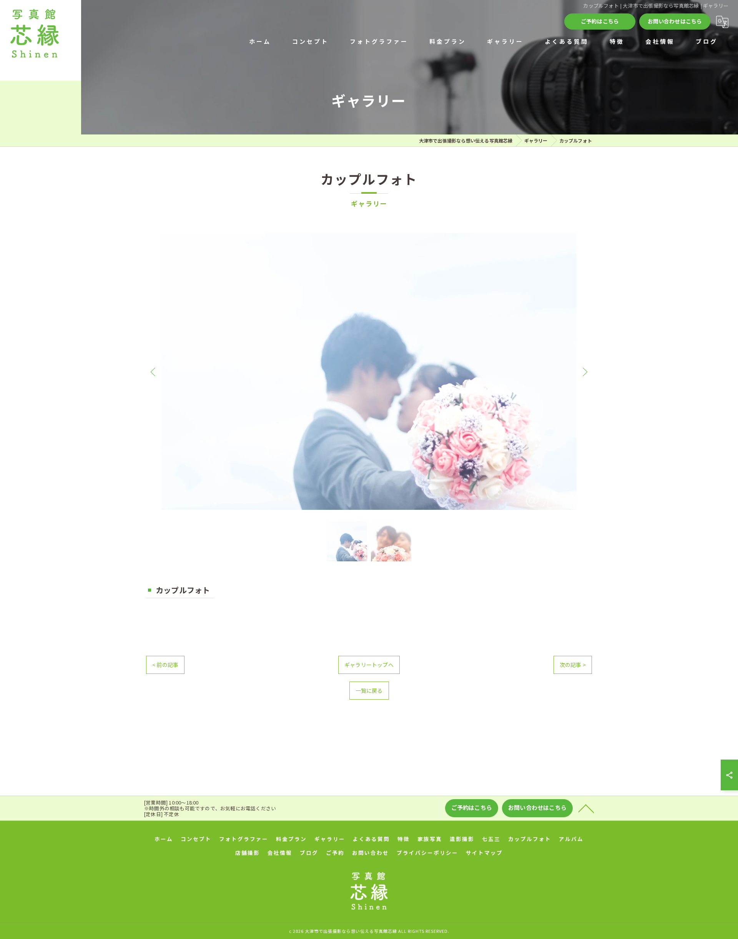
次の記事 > (573, 665)
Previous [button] (153, 371)
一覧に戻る (369, 690)
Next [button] (584, 371)
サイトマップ (484, 852)
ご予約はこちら (600, 21)
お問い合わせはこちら (675, 21)
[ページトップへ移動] (586, 808)
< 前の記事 (165, 665)
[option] (369, 371)
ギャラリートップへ (369, 665)
